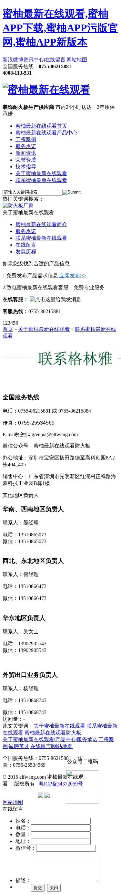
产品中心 (65, 739)
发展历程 (25, 251)
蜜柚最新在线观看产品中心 (46, 132)
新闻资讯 (25, 153)
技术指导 (25, 166)
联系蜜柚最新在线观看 (41, 180)
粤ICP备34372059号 (61, 783)
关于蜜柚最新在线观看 (41, 173)
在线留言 (55, 59)
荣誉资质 (25, 160)
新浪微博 (13, 59)
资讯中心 (33, 59)
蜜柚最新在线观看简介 (41, 224)
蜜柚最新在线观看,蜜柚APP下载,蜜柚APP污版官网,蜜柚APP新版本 (60, 28)
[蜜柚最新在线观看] (46, 89)
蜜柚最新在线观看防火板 (53, 732)
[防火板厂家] (18, 205)
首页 (8, 329)
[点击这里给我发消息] (55, 299)
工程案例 (25, 139)
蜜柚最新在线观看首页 (41, 126)
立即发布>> (72, 275)
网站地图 (76, 59)
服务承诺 (25, 146)
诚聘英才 (19, 746)
